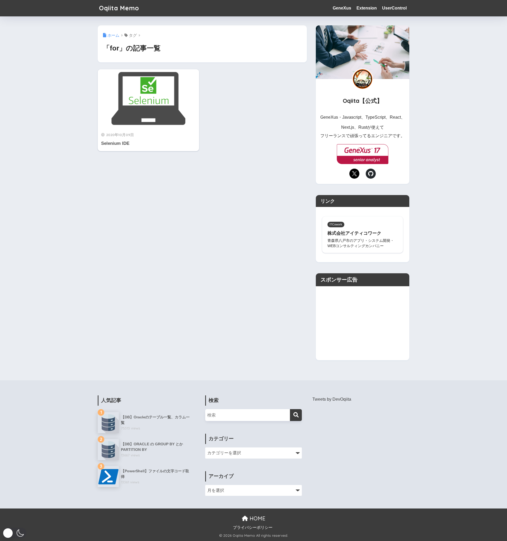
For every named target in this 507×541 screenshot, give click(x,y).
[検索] (296, 415)
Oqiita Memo (119, 8)
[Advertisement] (362, 323)
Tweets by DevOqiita (331, 399)
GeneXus (342, 8)
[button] (14, 533)
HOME (256, 518)
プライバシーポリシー (253, 527)
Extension (366, 8)
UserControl (394, 8)
